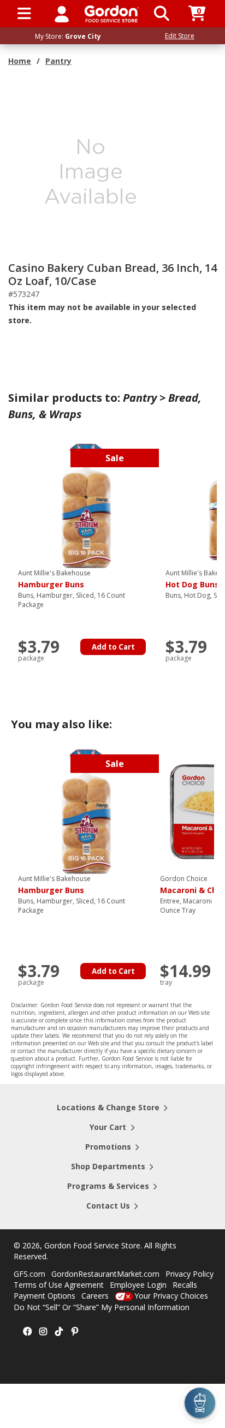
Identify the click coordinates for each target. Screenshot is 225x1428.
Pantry (58, 61)
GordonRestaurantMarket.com (105, 1274)
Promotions (108, 1146)
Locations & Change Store (108, 1107)
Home (19, 61)
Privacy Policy (189, 1274)
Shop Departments (108, 1166)
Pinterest (74, 1332)
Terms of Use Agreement (59, 1285)
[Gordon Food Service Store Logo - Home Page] (111, 13)
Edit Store (179, 35)
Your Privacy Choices (171, 1295)
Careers (95, 1295)
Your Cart (108, 1127)
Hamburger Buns (54, 579)
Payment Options (44, 1295)
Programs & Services (108, 1186)
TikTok (59, 1332)
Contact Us (108, 1205)
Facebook (27, 1332)
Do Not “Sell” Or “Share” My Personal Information (102, 1307)
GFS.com (29, 1274)
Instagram (43, 1332)
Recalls (185, 1285)
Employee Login (138, 1285)
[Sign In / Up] (62, 13)
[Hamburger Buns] (86, 505)
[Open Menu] (24, 13)
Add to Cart (113, 647)
